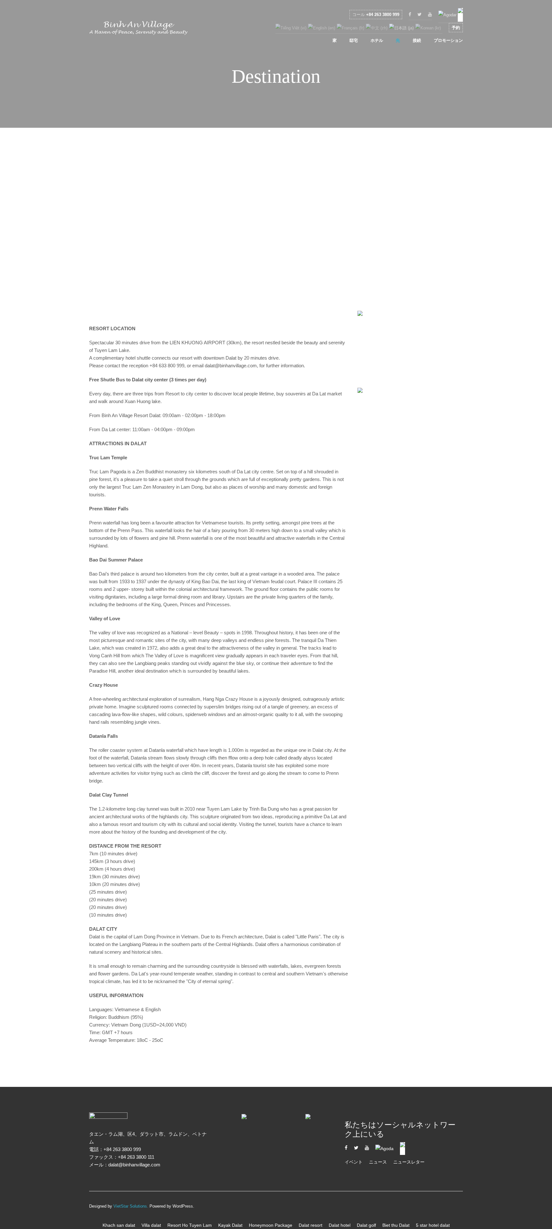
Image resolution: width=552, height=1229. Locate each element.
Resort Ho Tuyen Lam (189, 1225)
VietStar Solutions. (130, 1206)
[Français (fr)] (350, 27)
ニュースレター (409, 1161)
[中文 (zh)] (376, 27)
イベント (354, 1161)
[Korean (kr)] (428, 27)
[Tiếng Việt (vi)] (290, 27)
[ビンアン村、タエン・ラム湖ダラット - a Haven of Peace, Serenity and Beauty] (138, 29)
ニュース (378, 1161)
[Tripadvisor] (460, 14)
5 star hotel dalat (433, 1225)
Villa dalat (151, 1225)
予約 (456, 27)
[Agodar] (447, 14)
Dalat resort (310, 1225)
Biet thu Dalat (396, 1225)
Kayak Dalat (230, 1225)
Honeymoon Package (270, 1225)
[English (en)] (321, 27)
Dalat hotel (339, 1225)
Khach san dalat (119, 1225)
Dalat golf (366, 1225)
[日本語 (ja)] (401, 27)
